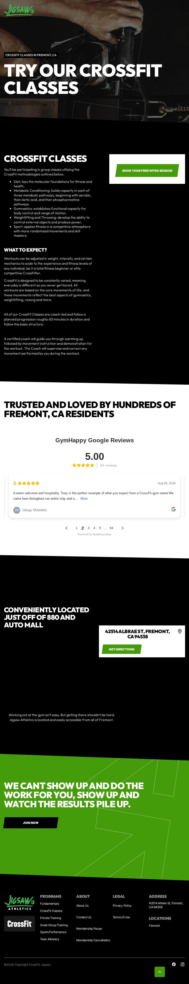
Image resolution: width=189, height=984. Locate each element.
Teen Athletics (49, 939)
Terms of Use (121, 917)
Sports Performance (53, 932)
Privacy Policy (122, 905)
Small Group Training (53, 925)
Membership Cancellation (93, 940)
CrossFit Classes (51, 911)
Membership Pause (89, 928)
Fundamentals (49, 903)
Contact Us (83, 917)
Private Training (50, 918)
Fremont (154, 925)
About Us (82, 905)
